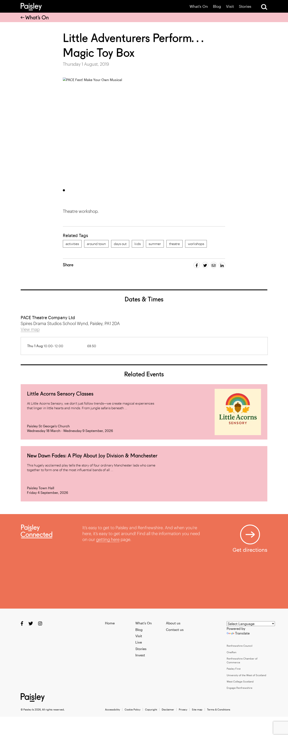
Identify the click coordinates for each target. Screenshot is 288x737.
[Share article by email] (213, 265)
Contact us (175, 630)
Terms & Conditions (218, 709)
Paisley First (234, 668)
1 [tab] (64, 190)
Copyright (151, 709)
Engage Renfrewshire (239, 687)
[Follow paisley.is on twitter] (30, 623)
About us (173, 623)
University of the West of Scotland (246, 675)
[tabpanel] (135, 131)
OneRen (231, 652)
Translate (242, 633)
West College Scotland (240, 681)
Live (138, 642)
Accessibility (112, 709)
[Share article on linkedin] (222, 265)
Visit (230, 6)
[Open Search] (264, 7)
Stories (245, 6)
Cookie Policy (132, 709)
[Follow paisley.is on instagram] (40, 623)
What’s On (199, 6)
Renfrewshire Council (239, 645)
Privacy (183, 709)
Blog (217, 6)
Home (110, 623)
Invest (140, 655)
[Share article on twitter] (205, 265)
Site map (197, 709)
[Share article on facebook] (197, 265)
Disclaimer (168, 709)
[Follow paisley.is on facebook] (22, 623)
